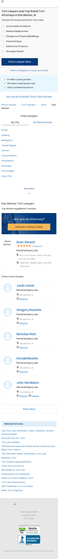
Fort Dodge (7, 170)
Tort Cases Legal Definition (16, 461)
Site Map (29, 518)
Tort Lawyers (29, 104)
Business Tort (8, 457)
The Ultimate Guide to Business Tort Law (23, 453)
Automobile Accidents (18, 26)
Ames (4, 130)
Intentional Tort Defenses (15, 474)
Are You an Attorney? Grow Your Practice (29, 96)
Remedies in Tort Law (13, 469)
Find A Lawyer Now (19, 61)
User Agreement (29, 511)
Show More (29, 409)
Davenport (7, 160)
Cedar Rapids (8, 145)
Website (23, 299)
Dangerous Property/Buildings (22, 36)
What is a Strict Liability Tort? (17, 478)
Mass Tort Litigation (12, 490)
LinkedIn (35, 396)
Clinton (5, 150)
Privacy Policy (29, 515)
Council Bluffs (9, 155)
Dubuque (6, 165)
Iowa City (6, 176)
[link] (29, 506)
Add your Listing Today (29, 227)
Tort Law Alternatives (13, 482)
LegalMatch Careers (29, 525)
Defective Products (17, 46)
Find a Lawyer (8, 104)
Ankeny (5, 135)
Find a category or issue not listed (29, 70)
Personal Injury (14, 41)
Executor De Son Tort (13, 438)
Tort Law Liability (10, 442)
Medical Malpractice (17, 31)
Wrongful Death (15, 51)
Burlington (6, 140)
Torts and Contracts (12, 465)
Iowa (43, 104)
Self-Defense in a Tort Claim (17, 486)
